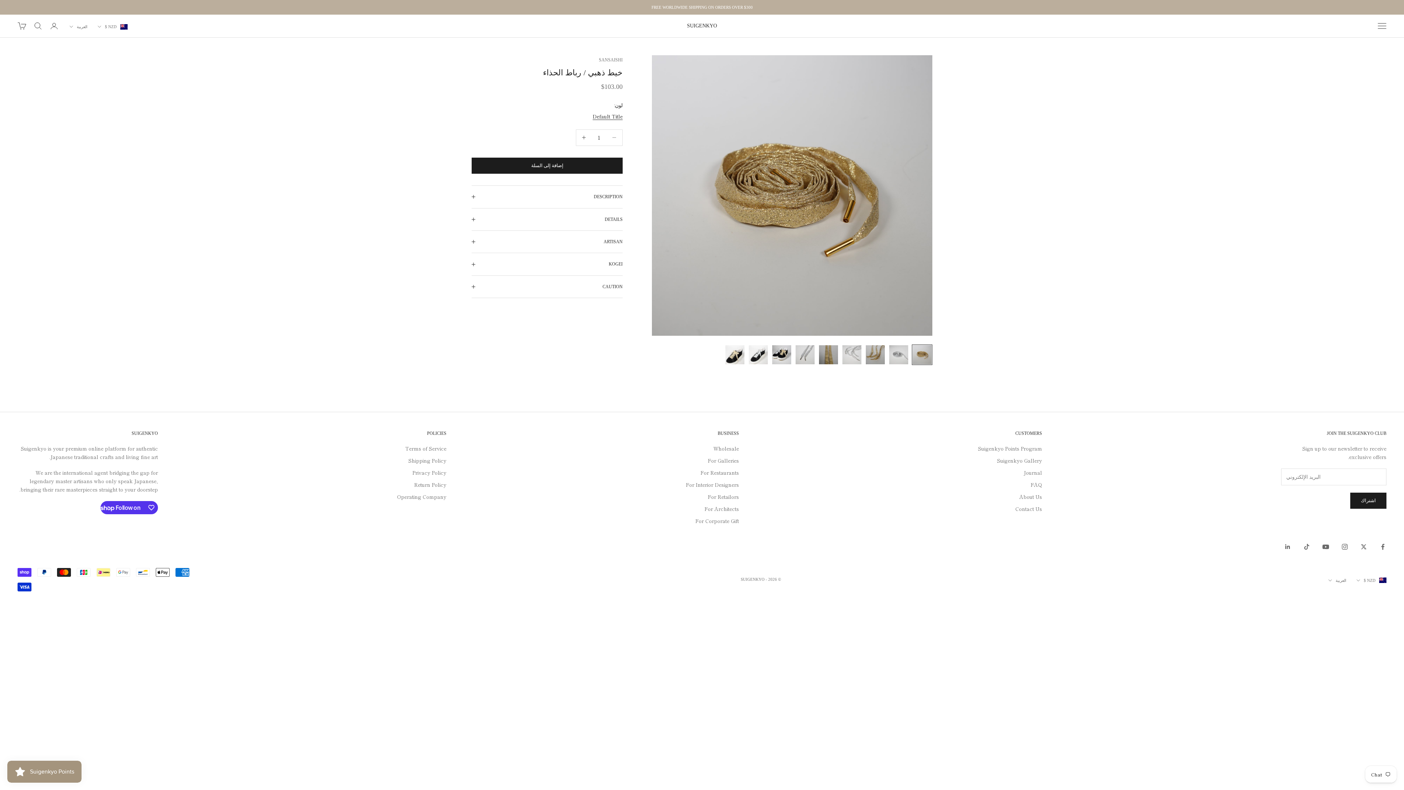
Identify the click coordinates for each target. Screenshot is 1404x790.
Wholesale (726, 448)
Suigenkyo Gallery (1019, 460)
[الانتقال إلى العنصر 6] (805, 355)
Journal (1033, 472)
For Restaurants (720, 472)
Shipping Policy (427, 460)
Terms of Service (425, 448)
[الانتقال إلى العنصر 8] (758, 355)
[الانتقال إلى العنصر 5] (828, 355)
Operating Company (421, 496)
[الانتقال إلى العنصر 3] (875, 355)
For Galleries (723, 460)
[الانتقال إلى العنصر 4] (852, 355)
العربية (82, 27)
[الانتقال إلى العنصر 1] (922, 355)
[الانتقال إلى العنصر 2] (898, 355)
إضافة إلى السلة (547, 165)
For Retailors (723, 496)
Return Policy (430, 484)
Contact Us (1028, 508)
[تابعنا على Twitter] (1363, 546)
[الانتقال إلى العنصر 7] (781, 355)
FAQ (1036, 484)
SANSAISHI (611, 60)
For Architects (722, 508)
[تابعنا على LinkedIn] (1287, 546)
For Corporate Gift (717, 520)
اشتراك (1368, 500)
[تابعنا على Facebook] (1382, 546)
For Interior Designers (712, 484)
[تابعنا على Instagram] (1344, 546)
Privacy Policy (429, 472)
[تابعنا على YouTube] (1325, 546)
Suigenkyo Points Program (1010, 448)
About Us (1030, 496)
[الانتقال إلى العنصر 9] (735, 355)
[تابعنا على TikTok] (1306, 546)
